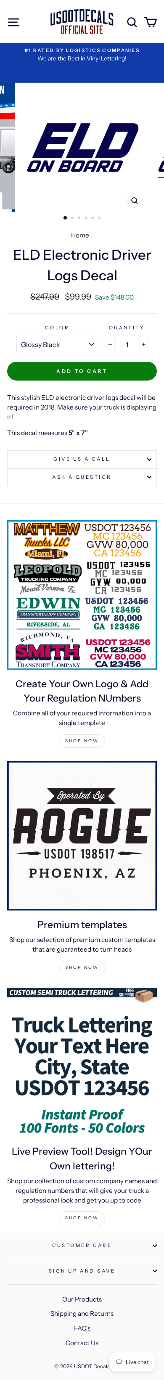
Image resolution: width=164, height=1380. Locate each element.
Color (57, 328)
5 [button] (93, 219)
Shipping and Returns (82, 1313)
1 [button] (65, 218)
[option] (82, 55)
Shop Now (82, 740)
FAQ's (82, 1328)
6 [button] (100, 219)
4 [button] (87, 219)
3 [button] (80, 219)
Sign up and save (82, 1271)
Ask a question (81, 477)
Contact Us (82, 1343)
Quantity (127, 328)
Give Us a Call (81, 459)
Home (80, 235)
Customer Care (82, 1245)
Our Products (82, 1299)
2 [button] (73, 219)
